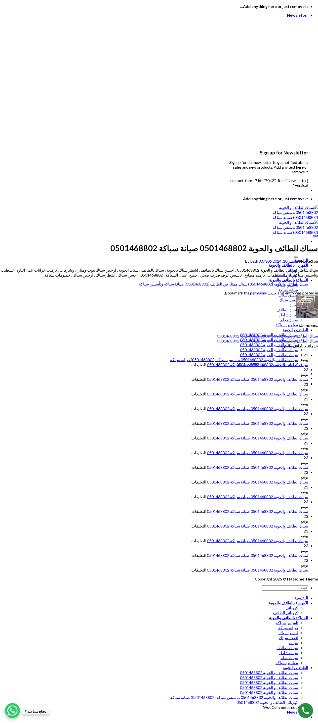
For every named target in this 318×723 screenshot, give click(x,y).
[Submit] (296, 257)
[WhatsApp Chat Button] (12, 710)
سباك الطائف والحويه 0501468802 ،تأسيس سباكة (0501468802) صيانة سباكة (234, 359)
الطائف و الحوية (295, 329)
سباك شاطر (288, 314)
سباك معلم (289, 319)
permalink (258, 292)
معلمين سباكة (287, 324)
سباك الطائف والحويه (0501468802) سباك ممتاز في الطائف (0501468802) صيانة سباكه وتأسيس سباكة (223, 284)
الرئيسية (301, 597)
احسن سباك (288, 632)
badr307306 (261, 261)
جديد (315, 235)
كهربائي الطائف (285, 612)
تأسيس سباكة (287, 622)
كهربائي (292, 607)
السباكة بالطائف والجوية (288, 280)
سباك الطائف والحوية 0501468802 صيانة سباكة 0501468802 (267, 336)
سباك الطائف (287, 309)
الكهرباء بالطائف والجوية (288, 265)
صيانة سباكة (288, 290)
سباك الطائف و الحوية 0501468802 (269, 344)
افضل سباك (288, 299)
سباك (293, 304)
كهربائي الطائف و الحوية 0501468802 (267, 702)
